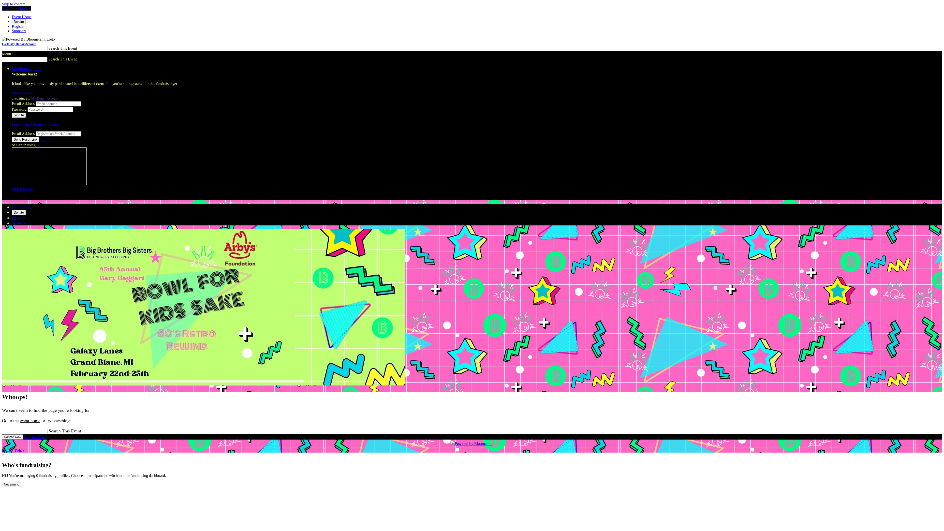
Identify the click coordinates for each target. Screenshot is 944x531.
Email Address (23, 103)
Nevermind (11, 484)
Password (19, 109)
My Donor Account (44, 98)
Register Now (34, 436)
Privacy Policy (13, 450)
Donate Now (12, 437)
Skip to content (13, 4)
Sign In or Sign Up (26, 68)
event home (30, 420)
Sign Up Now (22, 92)
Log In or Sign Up (16, 8)
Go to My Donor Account (19, 44)
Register (18, 26)
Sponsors (19, 31)
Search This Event (62, 48)
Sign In (46, 139)
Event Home (21, 17)
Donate (19, 22)
